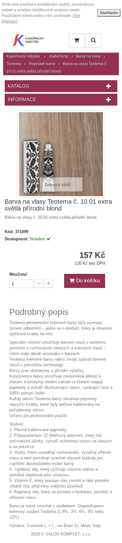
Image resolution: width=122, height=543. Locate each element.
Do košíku (87, 281)
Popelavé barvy (42, 64)
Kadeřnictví (59, 56)
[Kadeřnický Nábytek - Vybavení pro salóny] (28, 41)
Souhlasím (109, 13)
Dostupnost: (16, 239)
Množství (18, 274)
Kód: (9, 231)
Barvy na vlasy (88, 56)
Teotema (14, 64)
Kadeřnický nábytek (23, 56)
